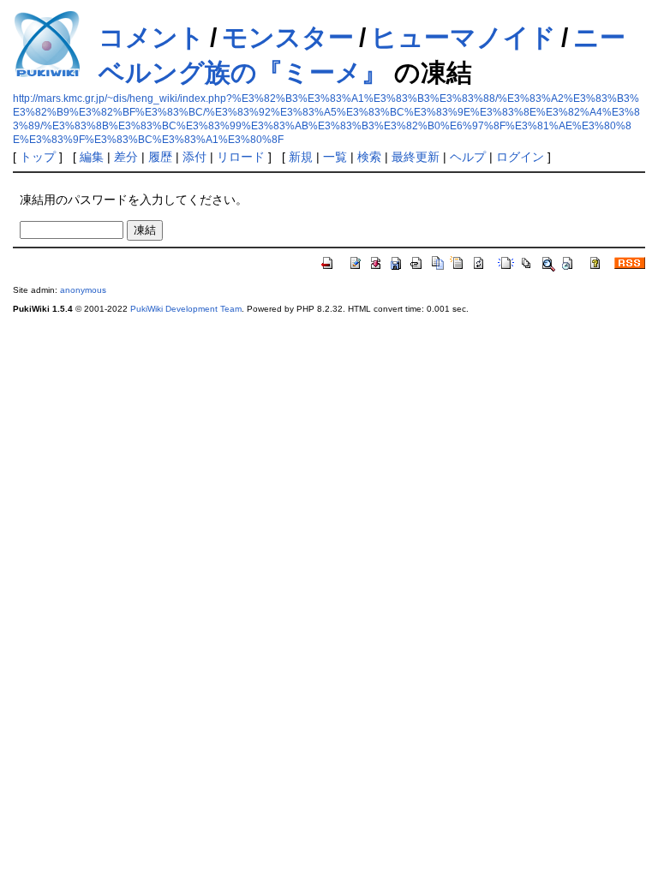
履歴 (160, 157)
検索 (369, 157)
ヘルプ (468, 157)
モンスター (288, 37)
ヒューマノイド (463, 37)
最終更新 (416, 157)
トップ (38, 157)
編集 (92, 157)
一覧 (335, 157)
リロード (241, 157)
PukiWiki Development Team (186, 308)
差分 (126, 157)
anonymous (83, 290)
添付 (194, 157)
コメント (152, 37)
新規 (301, 157)
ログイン (520, 157)
